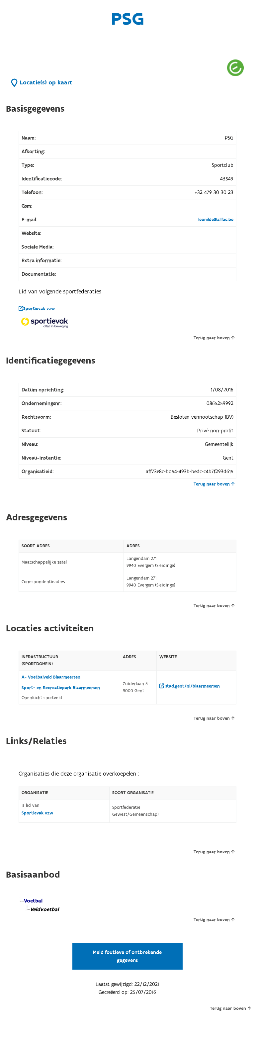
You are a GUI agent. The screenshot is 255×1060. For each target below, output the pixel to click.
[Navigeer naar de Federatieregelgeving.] (235, 67)
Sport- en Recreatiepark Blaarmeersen (61, 688)
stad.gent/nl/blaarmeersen (192, 686)
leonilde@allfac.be (215, 220)
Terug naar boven (212, 338)
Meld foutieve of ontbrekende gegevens (127, 956)
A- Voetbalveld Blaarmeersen (51, 677)
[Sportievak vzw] (45, 322)
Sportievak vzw (39, 309)
